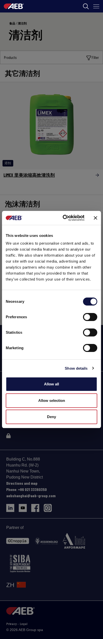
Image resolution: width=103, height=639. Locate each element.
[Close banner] (95, 218)
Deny (51, 417)
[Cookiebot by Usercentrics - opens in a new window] (63, 218)
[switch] (90, 317)
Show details (76, 368)
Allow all (51, 384)
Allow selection (51, 400)
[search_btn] (86, 6)
